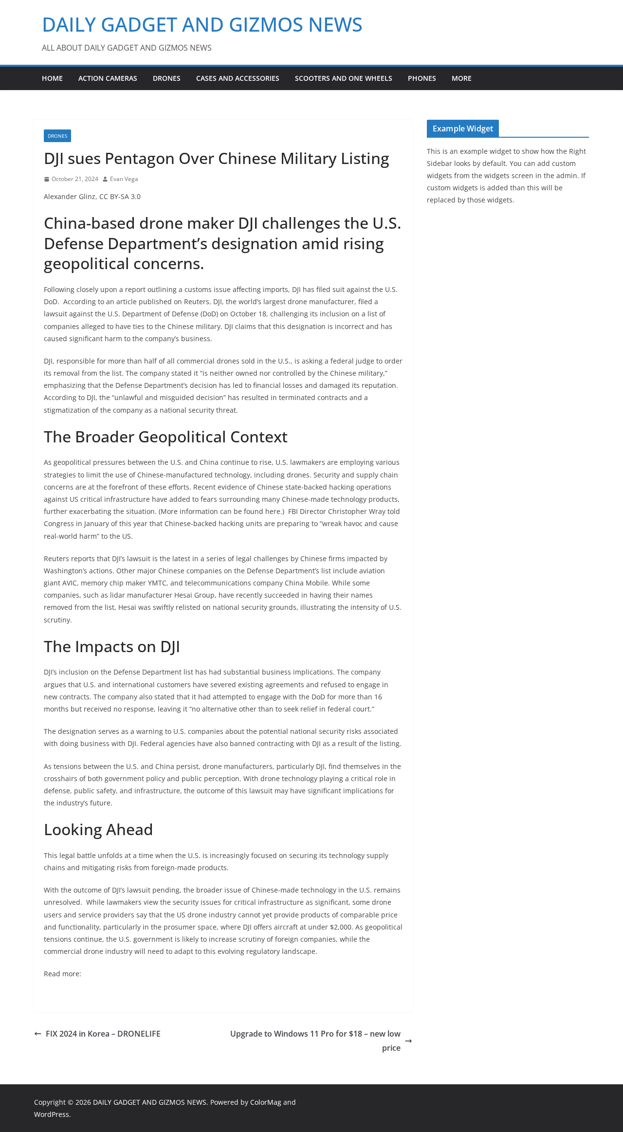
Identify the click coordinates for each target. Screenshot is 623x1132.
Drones (167, 78)
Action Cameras (107, 78)
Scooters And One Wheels (343, 78)
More (462, 78)
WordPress (51, 1114)
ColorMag (265, 1102)
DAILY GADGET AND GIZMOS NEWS (202, 24)
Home (52, 78)
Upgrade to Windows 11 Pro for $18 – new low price (315, 1040)
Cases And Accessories (237, 78)
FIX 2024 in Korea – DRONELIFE (103, 1033)
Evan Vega (124, 179)
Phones (422, 78)
